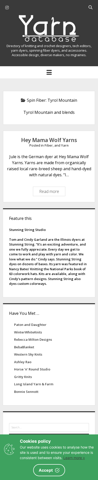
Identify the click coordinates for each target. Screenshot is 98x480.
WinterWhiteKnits (28, 332)
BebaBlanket (24, 347)
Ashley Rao (22, 362)
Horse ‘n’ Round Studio (32, 369)
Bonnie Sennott (26, 391)
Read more (51, 192)
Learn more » (74, 458)
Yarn (65, 145)
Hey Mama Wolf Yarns (49, 140)
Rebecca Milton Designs (33, 339)
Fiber (48, 145)
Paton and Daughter (30, 324)
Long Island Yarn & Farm (33, 384)
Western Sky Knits (28, 354)
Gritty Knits (23, 376)
